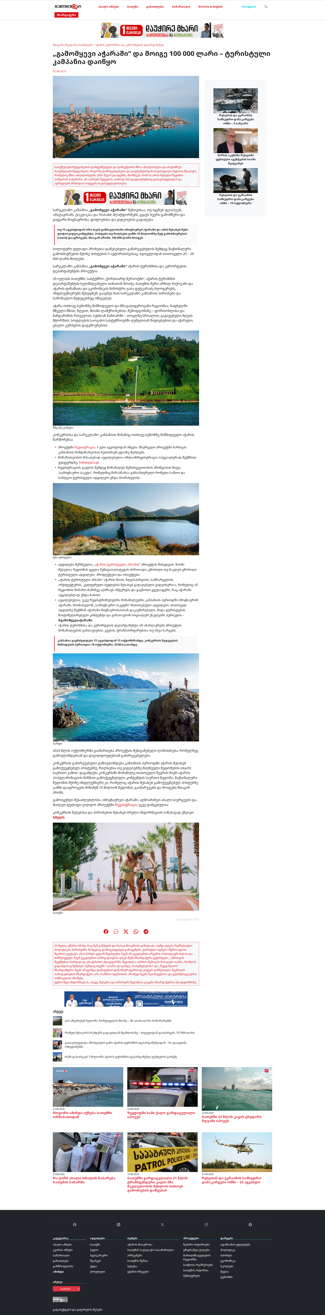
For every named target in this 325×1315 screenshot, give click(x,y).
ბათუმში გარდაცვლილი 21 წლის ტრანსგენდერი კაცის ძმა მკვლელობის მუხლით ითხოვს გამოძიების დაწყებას (157, 1184)
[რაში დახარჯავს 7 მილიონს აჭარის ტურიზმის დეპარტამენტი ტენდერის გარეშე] (57, 1056)
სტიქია (132, 1266)
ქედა (93, 1266)
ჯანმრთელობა (63, 1266)
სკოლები (226, 1266)
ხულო (94, 1250)
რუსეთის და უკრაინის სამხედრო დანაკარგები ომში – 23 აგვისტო (231, 1180)
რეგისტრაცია (85, 447)
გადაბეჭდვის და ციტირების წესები (77, 1309)
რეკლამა (71, 44)
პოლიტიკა (227, 1250)
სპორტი (226, 1255)
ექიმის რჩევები (138, 1271)
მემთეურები (191, 1276)
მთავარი (58, 44)
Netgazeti (249, 6)
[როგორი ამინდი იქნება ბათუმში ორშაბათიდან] (88, 1086)
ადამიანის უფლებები (235, 1244)
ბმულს (59, 817)
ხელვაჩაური (99, 1255)
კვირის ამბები (63, 1250)
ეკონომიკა (228, 1261)
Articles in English (210, 6)
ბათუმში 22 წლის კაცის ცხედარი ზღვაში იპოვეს (232, 1118)
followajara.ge (89, 462)
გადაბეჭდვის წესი (187, 919)
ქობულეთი (97, 1271)
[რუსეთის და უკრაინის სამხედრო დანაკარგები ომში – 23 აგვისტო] (237, 1152)
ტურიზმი (226, 1277)
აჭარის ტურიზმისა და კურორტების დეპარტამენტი (130, 44)
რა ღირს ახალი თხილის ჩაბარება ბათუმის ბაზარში (84, 1180)
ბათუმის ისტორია (195, 1270)
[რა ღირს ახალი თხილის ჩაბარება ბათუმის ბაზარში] (88, 1152)
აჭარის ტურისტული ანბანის (117, 564)
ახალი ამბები (108, 6)
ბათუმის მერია (137, 1261)
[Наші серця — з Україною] (68, 6)
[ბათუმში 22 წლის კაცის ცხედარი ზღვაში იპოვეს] (237, 1088)
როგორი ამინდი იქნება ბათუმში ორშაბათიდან (82, 1114)
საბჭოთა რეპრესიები (198, 1265)
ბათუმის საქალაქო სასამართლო (150, 1250)
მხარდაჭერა (66, 15)
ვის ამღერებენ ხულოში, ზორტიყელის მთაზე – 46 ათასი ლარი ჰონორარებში (118, 1021)
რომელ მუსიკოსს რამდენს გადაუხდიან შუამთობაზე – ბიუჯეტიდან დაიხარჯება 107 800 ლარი (130, 1033)
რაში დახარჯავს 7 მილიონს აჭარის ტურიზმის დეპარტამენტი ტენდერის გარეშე (121, 1057)
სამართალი (181, 6)
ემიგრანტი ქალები (196, 1250)
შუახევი (95, 1261)
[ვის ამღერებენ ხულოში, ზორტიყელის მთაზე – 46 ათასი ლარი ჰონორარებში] (57, 1020)
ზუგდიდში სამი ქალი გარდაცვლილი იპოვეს (161, 1114)
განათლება (155, 6)
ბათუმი (132, 6)
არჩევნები (134, 1255)
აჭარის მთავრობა (139, 1244)
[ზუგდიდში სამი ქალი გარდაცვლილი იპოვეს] (162, 1086)
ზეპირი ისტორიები (196, 1244)
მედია (224, 1271)
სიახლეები (85, 44)
